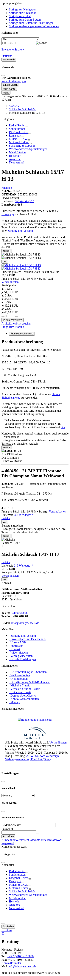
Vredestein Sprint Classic (24, 688)
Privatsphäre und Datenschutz (27, 639)
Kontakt (14, 649)
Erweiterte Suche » (12, 49)
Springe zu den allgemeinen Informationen (34, 26)
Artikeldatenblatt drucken (16, 323)
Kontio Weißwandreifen (24, 698)
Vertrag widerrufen (21, 655)
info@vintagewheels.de (25, 623)
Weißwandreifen (19, 675)
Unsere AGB (17, 642)
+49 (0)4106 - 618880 (20, 956)
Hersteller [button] (14, 155)
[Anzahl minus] (2, 316)
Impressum (16, 645)
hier (63, 427)
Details (5, 518)
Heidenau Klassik (20, 692)
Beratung (6, 930)
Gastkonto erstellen (39, 840)
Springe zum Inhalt (20, 16)
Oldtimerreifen (18, 678)
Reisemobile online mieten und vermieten (29, 766)
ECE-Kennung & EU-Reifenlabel (29, 682)
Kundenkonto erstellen (14, 840)
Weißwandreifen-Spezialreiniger (28, 149)
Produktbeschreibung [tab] (21, 333)
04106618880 (20, 612)
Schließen (8, 926)
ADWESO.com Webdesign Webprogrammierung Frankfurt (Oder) (32, 757)
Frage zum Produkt (12, 326)
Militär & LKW (18, 138)
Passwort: (7, 828)
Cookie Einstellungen (22, 659)
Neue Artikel (16, 162)
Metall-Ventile (17, 152)
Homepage (7, 214)
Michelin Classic (19, 685)
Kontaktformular (11, 963)
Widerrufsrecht (18, 652)
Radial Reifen (17, 125)
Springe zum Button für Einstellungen (31, 23)
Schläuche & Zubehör (22, 145)
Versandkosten (10, 282)
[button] (21, 265)
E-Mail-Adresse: (11, 825)
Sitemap (14, 702)
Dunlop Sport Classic (22, 695)
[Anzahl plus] (16, 316)
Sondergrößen (17, 128)
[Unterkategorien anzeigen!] (26, 126)
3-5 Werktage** (24, 201)
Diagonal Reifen (18, 132)
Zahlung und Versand (20, 230)
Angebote (15, 159)
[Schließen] (2, 75)
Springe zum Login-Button (25, 19)
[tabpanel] (35, 377)
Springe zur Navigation (22, 9)
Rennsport (15, 135)
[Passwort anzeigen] (37, 833)
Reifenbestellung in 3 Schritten (28, 672)
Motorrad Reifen (19, 142)
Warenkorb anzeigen (13, 81)
